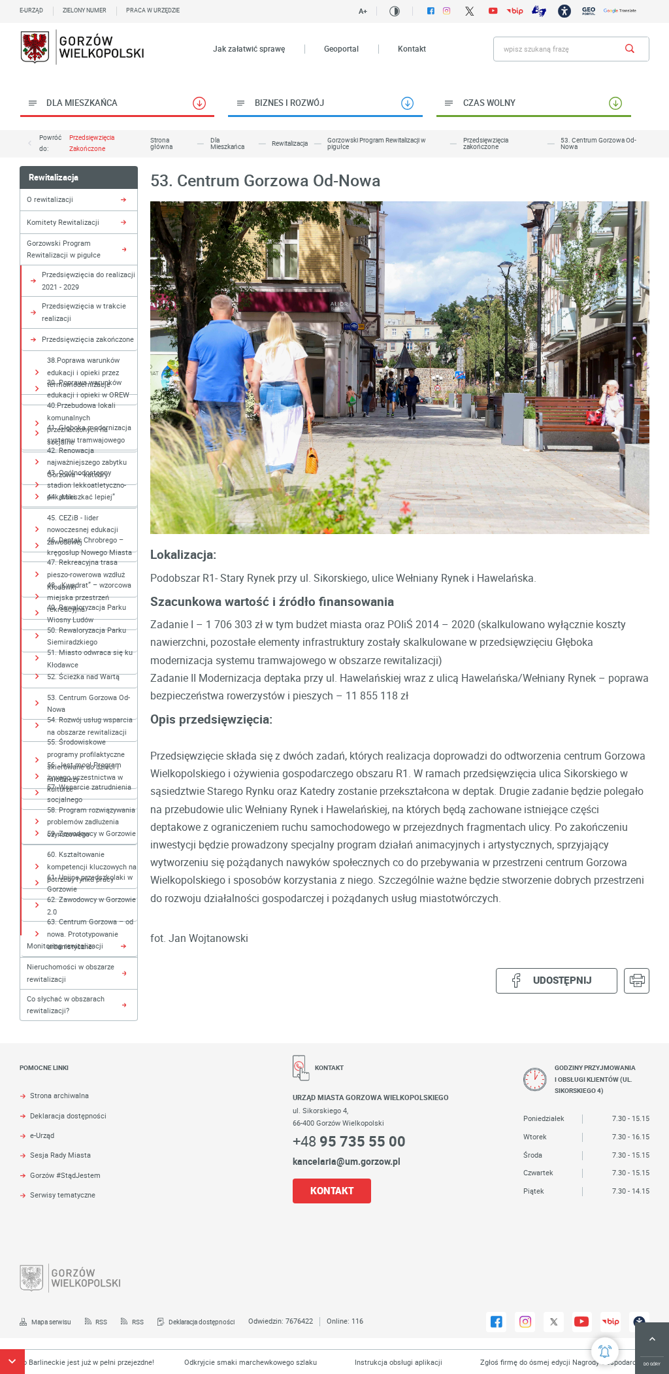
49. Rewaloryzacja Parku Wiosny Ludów (86, 613)
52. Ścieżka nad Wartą (83, 676)
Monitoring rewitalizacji (65, 945)
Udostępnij (562, 980)
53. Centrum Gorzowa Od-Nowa (88, 703)
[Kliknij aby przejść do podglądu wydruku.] (636, 981)
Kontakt (412, 49)
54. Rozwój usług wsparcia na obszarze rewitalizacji (90, 725)
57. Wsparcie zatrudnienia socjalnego (89, 793)
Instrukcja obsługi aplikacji (372, 1362)
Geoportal (341, 49)
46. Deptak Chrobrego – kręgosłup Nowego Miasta (89, 546)
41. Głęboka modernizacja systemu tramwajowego (89, 433)
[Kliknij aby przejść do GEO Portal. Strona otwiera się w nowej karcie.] (588, 11)
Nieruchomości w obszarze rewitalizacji (70, 973)
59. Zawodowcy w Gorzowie (91, 833)
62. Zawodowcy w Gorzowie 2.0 (91, 905)
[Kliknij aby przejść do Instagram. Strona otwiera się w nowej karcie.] (446, 10)
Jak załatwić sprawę (249, 49)
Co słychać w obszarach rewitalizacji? (66, 1005)
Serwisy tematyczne (62, 1195)
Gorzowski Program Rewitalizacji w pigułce (64, 249)
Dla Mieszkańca (82, 103)
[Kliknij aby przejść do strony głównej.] (83, 49)
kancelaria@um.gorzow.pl (346, 1161)
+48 (349, 1140)
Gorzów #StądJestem (65, 1175)
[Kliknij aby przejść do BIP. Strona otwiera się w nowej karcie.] (515, 11)
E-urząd (31, 10)
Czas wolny (489, 103)
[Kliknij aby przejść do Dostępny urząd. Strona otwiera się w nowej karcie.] (564, 11)
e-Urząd (42, 1135)
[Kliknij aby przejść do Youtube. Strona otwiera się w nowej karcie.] (493, 10)
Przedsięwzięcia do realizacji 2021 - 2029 (88, 280)
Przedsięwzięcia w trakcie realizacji (84, 312)
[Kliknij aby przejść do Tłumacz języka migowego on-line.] (539, 11)
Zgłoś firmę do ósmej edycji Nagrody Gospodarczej (536, 1362)
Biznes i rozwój (289, 103)
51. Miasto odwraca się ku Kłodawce (90, 658)
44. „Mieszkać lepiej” (81, 496)
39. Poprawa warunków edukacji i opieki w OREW (88, 388)
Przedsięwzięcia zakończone (91, 143)
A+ (363, 11)
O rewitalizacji (50, 199)
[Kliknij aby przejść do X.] (469, 11)
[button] (12, 1361)
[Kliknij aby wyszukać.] (630, 49)
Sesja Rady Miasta (60, 1155)
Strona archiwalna (59, 1096)
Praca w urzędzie (153, 10)
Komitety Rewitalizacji (63, 222)
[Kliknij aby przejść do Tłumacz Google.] (620, 11)
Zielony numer (84, 10)
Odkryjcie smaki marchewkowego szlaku (224, 1362)
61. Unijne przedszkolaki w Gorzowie (90, 883)
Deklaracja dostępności (68, 1116)
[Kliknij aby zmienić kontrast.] (394, 11)
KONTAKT (331, 1190)
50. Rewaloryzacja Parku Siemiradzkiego (86, 636)
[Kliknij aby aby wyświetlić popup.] (605, 1351)
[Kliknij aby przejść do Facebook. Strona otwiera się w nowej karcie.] (430, 10)
